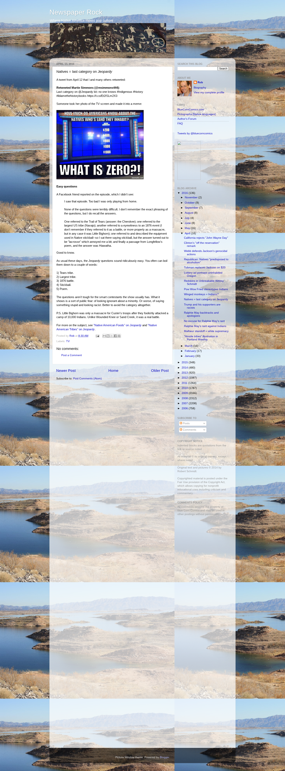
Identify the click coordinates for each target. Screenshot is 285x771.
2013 (185, 372)
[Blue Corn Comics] (189, 179)
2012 (185, 377)
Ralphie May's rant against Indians (205, 326)
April (188, 233)
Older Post (160, 371)
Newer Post (66, 371)
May (188, 228)
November (191, 197)
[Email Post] (97, 335)
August (189, 212)
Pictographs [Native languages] (196, 114)
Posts (186, 423)
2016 (185, 193)
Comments (189, 429)
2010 (185, 388)
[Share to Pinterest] (119, 336)
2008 (185, 398)
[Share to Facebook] (115, 336)
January (190, 356)
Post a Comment (71, 355)
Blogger (164, 757)
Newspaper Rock (76, 12)
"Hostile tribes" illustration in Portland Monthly (201, 338)
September (192, 207)
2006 (185, 408)
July (187, 218)
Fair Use (182, 482)
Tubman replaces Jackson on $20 (204, 267)
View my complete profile (209, 92)
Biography (200, 87)
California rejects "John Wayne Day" (206, 237)
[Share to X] (112, 336)
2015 (185, 362)
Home (113, 371)
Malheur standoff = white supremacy (206, 331)
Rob (72, 335)
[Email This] (104, 336)
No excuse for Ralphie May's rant (204, 321)
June (188, 223)
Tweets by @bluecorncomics (194, 133)
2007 (185, 403)
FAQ (180, 123)
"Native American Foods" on (117, 325)
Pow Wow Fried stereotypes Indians (206, 289)
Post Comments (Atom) (87, 378)
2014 (185, 367)
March (189, 345)
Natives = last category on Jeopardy (206, 299)
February (191, 351)
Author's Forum (186, 118)
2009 (185, 393)
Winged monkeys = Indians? (201, 294)
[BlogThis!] (108, 336)
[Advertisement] (201, 546)
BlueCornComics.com (190, 109)
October (190, 202)
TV (68, 341)
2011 (185, 383)
